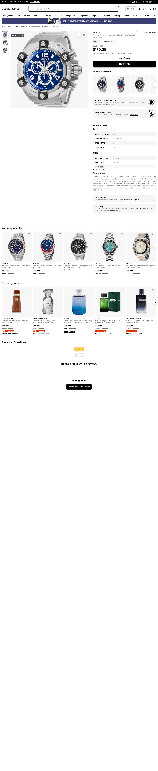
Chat (148, 208)
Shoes (126, 16)
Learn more (110, 104)
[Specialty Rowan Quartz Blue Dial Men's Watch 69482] (60, 234)
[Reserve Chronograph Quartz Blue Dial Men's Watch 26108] (84, 35)
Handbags (58, 16)
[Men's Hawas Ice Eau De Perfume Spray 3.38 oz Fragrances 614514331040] (91, 289)
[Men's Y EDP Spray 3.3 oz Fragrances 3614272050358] (153, 289)
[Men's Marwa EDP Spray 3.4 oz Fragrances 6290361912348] (60, 289)
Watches (37, 16)
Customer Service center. (111, 210)
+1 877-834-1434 (132, 208)
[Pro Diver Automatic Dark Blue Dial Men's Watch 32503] (29, 234)
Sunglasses (70, 16)
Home (3, 26)
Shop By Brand (7, 16)
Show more (97, 190)
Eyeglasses (83, 16)
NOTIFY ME (124, 64)
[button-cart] (154, 8)
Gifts (147, 16)
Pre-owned (137, 16)
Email (142, 208)
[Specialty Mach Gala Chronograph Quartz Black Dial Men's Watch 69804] (91, 234)
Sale (154, 16)
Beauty (107, 16)
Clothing (117, 16)
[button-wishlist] (150, 8)
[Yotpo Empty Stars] (140, 32)
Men (18, 16)
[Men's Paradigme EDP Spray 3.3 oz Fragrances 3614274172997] (122, 289)
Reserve (22, 26)
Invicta (16, 26)
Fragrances (96, 16)
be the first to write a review (79, 387)
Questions (20, 342)
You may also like (102, 71)
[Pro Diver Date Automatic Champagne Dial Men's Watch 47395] (153, 234)
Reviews (7, 342)
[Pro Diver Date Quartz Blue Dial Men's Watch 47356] (122, 234)
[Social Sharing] (79, 35)
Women (27, 16)
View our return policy (132, 199)
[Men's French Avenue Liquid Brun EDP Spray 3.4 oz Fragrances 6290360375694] (29, 289)
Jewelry (47, 16)
